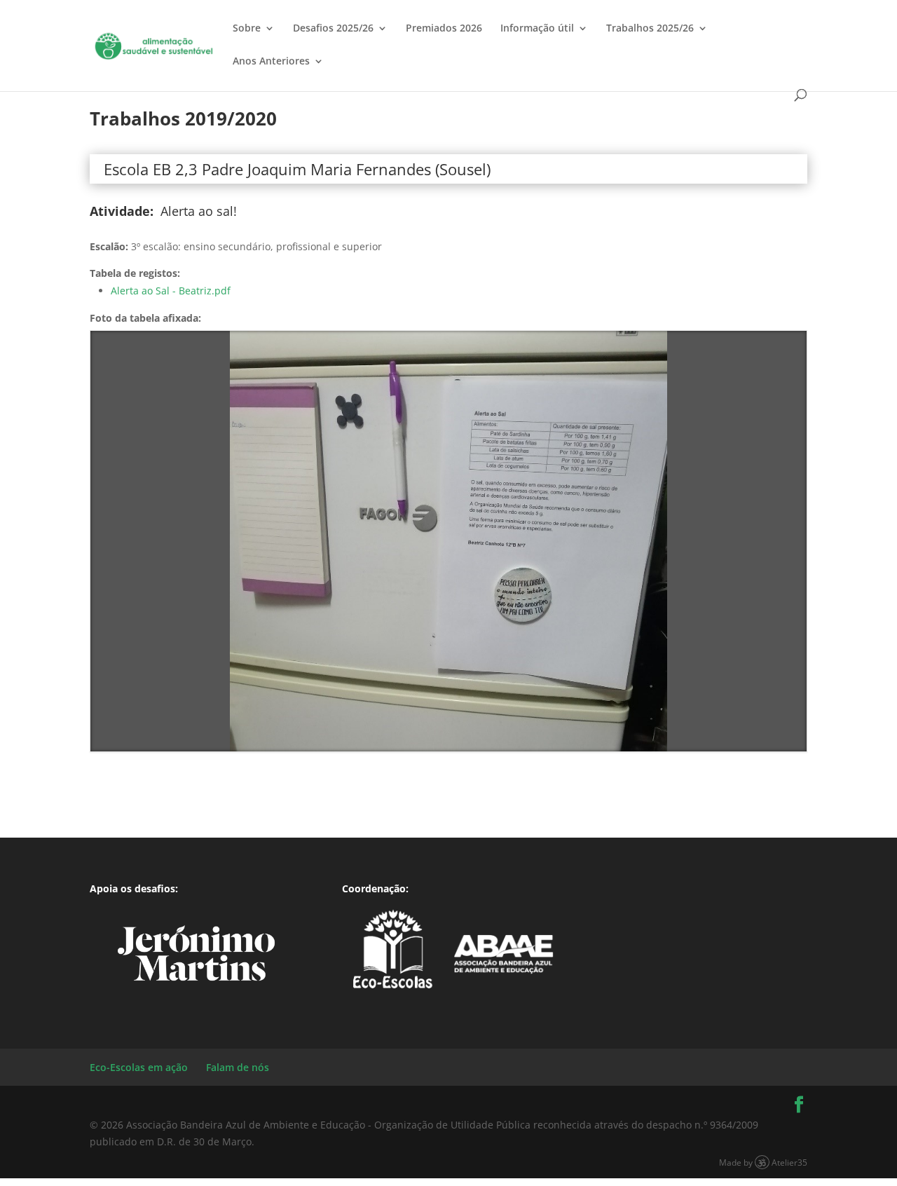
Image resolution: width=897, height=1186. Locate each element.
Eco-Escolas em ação (139, 1067)
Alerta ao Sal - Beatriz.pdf (171, 290)
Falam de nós (237, 1067)
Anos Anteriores (271, 61)
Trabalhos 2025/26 (650, 28)
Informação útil (537, 28)
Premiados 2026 (444, 28)
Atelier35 (789, 1162)
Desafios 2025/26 (333, 28)
